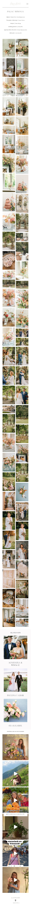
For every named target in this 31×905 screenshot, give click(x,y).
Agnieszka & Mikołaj (15, 651)
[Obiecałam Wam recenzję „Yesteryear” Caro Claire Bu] (15, 747)
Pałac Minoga (18, 23)
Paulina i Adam (15, 682)
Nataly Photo (13, 17)
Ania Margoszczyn (21, 17)
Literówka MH (19, 33)
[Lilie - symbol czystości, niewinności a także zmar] (15, 880)
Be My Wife (20, 26)
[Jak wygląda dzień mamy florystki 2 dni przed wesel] (15, 800)
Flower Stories (21, 20)
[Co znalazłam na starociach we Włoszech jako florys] (15, 853)
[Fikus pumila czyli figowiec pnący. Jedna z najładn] (15, 827)
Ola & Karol (15, 713)
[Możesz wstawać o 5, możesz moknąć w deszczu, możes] (15, 774)
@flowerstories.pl (15, 814)
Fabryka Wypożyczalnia (22, 29)
